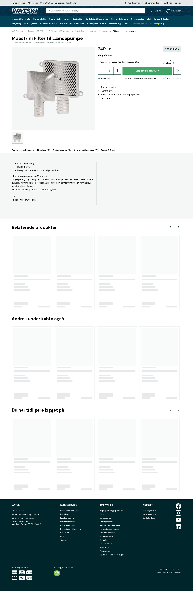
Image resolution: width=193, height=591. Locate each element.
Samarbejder (105, 540)
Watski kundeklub (107, 533)
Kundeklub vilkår (107, 536)
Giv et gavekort (106, 521)
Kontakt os (64, 514)
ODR (62, 536)
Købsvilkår (64, 533)
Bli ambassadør (106, 551)
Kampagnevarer (149, 510)
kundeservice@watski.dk (29, 514)
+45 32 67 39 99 (26, 518)
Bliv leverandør (106, 544)
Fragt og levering (67, 518)
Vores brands (105, 518)
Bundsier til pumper (85, 31)
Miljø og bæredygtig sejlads (111, 510)
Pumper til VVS (36, 31)
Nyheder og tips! (149, 514)
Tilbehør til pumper (59, 31)
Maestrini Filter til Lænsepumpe (119, 31)
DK (173, 569)
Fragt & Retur (108, 150)
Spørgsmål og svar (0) (85, 150)
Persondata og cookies (109, 529)
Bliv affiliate (104, 547)
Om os (102, 514)
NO (166, 569)
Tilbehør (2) (43, 150)
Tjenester (64, 540)
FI (178, 569)
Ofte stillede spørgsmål (69, 510)
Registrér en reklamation (70, 529)
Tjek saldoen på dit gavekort (111, 525)
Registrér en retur (67, 525)
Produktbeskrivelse (23, 150)
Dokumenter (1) (62, 150)
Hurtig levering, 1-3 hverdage (25, 3)
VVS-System (17, 31)
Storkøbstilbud (149, 518)
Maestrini (172, 48)
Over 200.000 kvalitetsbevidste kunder (58, 3)
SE (161, 569)
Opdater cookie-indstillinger (111, 555)
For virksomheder (67, 521)
